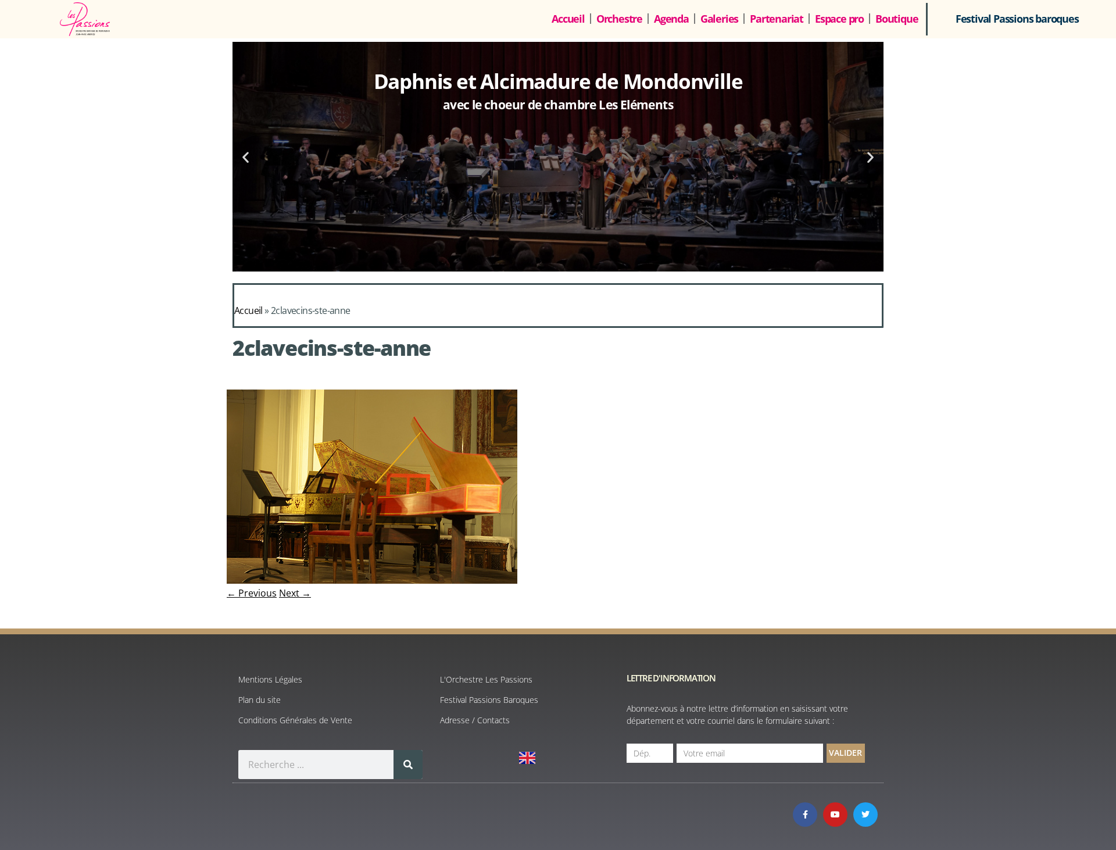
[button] (245, 156)
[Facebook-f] (805, 814)
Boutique (896, 19)
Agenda (671, 19)
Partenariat (776, 19)
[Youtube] (835, 814)
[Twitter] (865, 814)
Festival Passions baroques (1017, 19)
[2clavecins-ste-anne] (372, 580)
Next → (295, 593)
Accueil (568, 19)
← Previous (252, 593)
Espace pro (839, 19)
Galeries (719, 19)
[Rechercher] (408, 764)
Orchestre (619, 19)
